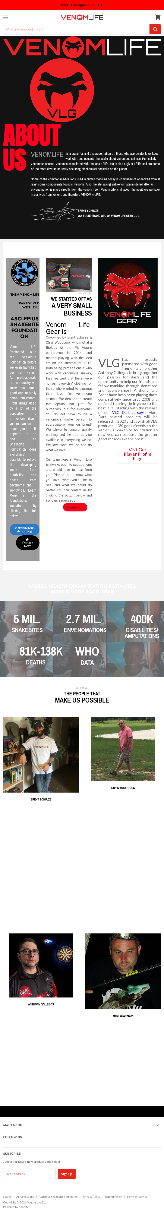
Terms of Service (137, 1196)
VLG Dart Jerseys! (129, 412)
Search (7, 1196)
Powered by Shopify (15, 1207)
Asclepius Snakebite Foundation (58, 1196)
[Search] (155, 29)
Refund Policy (113, 1196)
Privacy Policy (91, 1196)
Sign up (66, 1174)
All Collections (25, 1196)
